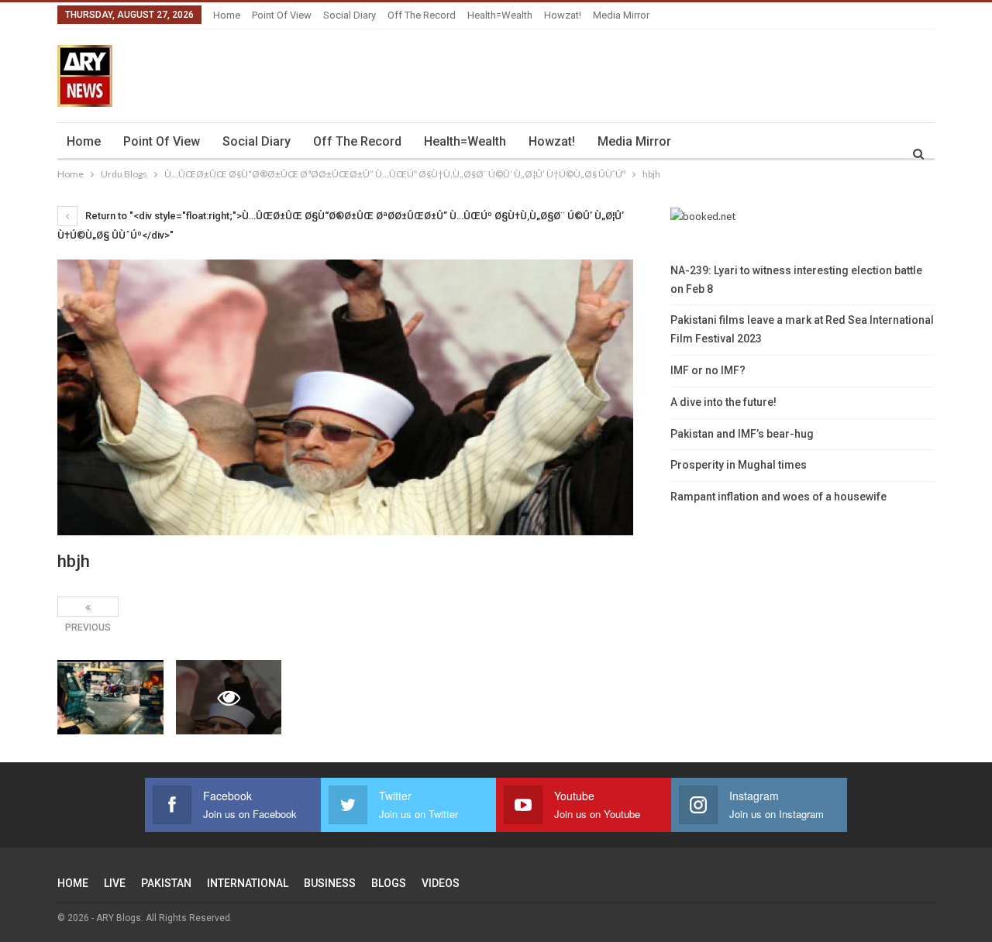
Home (226, 15)
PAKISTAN (166, 883)
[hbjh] (110, 697)
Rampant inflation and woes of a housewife (778, 496)
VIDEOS (441, 883)
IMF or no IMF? (708, 370)
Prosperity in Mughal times (738, 465)
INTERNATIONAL (247, 883)
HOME (72, 883)
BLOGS (388, 883)
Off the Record (422, 15)
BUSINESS (330, 883)
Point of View (282, 15)
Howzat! (562, 15)
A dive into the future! (723, 402)
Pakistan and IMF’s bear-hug (742, 434)
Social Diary (349, 15)
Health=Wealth (499, 15)
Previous (88, 606)
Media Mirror (621, 15)
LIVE (115, 883)
